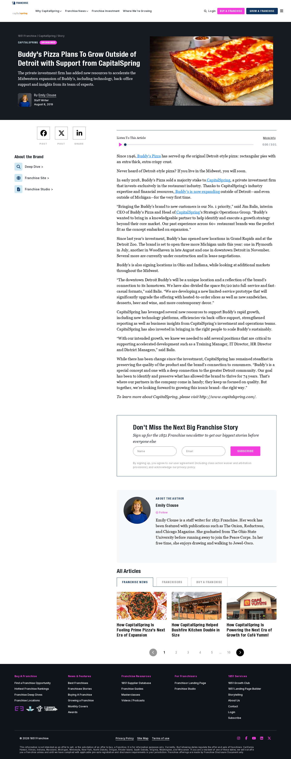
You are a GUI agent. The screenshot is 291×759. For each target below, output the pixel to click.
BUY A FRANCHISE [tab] (209, 582)
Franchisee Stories (80, 688)
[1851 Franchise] (20, 13)
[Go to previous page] (153, 652)
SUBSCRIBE (245, 451)
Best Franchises (78, 683)
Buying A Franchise (80, 694)
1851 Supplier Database (136, 683)
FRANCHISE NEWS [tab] (135, 582)
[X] (269, 738)
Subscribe (234, 717)
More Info (269, 138)
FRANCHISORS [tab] (172, 582)
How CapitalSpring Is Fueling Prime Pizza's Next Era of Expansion (141, 629)
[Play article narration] (120, 144)
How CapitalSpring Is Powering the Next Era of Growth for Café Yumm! (249, 629)
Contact (233, 706)
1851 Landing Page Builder (244, 688)
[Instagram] (238, 738)
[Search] (205, 11)
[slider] (125, 144)
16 (228, 652)
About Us (234, 700)
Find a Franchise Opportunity (32, 683)
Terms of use (160, 738)
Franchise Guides (132, 688)
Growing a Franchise (81, 700)
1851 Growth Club (239, 683)
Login (212, 11)
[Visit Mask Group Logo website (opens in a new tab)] (39, 709)
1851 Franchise (27, 35)
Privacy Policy (125, 738)
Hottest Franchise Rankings (31, 688)
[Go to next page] (240, 652)
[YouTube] (254, 738)
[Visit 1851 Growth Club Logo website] (51, 708)
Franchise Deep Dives (28, 694)
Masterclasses (130, 694)
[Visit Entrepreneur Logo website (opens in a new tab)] (19, 708)
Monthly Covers (78, 706)
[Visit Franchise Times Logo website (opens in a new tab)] (30, 708)
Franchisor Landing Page (190, 683)
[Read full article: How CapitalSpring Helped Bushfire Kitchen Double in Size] (197, 606)
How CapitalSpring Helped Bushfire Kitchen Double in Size (196, 629)
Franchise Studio (185, 688)
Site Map (142, 738)
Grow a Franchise (262, 11)
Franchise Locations (27, 700)
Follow (163, 512)
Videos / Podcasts (133, 700)
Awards (73, 712)
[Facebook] (246, 738)
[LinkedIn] (261, 738)
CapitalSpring (47, 35)
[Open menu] (281, 11)
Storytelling (235, 694)
